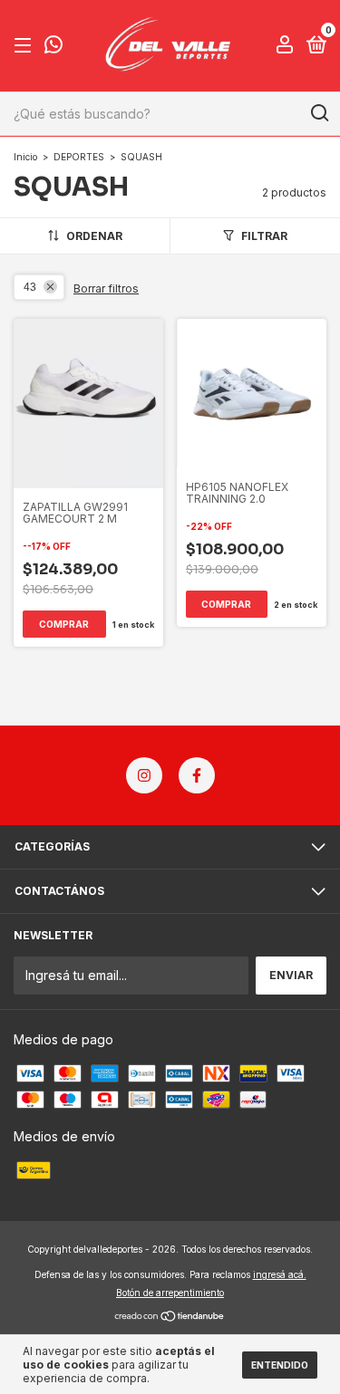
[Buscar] (319, 113)
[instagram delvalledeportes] (144, 775)
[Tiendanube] (170, 1317)
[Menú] (26, 46)
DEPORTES (78, 156)
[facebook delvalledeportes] (197, 775)
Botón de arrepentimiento (170, 1292)
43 (30, 287)
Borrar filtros (106, 288)
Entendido (279, 1365)
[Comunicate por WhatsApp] (53, 47)
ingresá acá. (279, 1274)
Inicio (25, 156)
